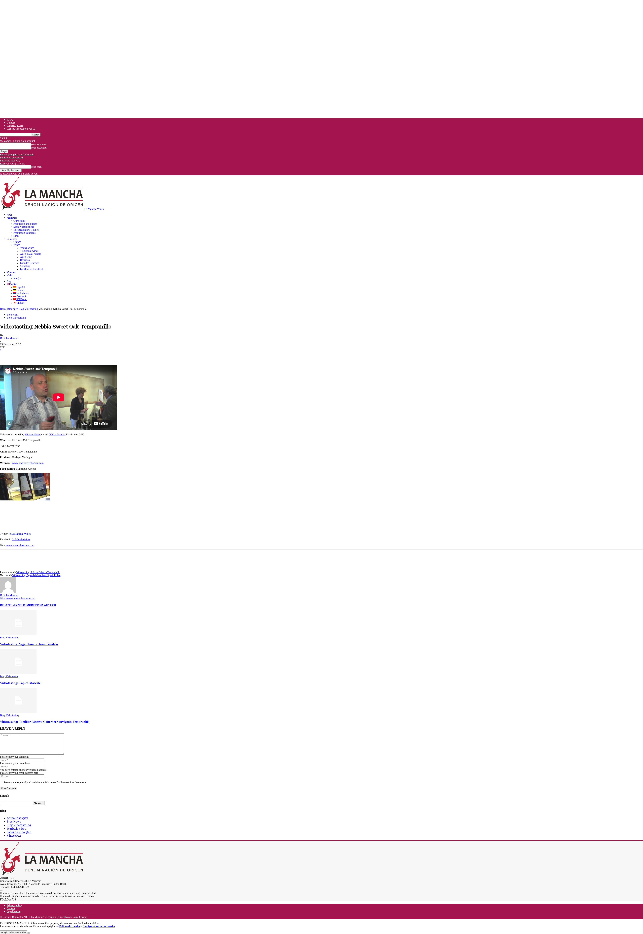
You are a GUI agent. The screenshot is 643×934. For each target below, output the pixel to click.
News (9, 214)
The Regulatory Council (26, 229)
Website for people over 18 (21, 128)
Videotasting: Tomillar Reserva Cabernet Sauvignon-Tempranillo (44, 721)
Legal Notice (13, 911)
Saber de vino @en (19, 832)
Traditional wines (29, 250)
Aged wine (26, 257)
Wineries (11, 272)
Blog (9, 281)
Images (17, 278)
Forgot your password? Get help (17, 154)
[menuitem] (12, 284)
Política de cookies (69, 926)
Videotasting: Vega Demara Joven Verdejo (29, 644)
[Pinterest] (29, 355)
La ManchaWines (21, 539)
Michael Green (33, 434)
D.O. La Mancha (9, 338)
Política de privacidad (11, 157)
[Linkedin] (53, 355)
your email (36, 166)
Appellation (12, 217)
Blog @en (12, 308)
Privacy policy (14, 905)
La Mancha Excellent (31, 269)
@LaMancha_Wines (20, 533)
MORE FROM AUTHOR (41, 605)
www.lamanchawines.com (20, 545)
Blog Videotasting (28, 308)
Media (10, 275)
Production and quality (25, 223)
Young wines (27, 247)
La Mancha (12, 239)
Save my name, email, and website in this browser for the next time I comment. (45, 782)
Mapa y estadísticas (23, 226)
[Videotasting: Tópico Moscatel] (18, 673)
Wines (16, 244)
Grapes (17, 241)
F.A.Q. (10, 119)
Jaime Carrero (80, 917)
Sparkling (25, 266)
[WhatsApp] (41, 355)
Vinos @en (14, 835)
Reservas (25, 260)
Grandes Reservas (29, 263)
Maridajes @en (16, 828)
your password (39, 147)
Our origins (19, 220)
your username (39, 144)
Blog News (14, 821)
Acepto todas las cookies (13, 932)
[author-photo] (8, 592)
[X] (17, 355)
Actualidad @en (17, 818)
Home (3, 308)
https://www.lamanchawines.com (17, 598)
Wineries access (15, 125)
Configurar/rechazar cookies (99, 926)
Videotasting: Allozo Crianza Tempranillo (38, 572)
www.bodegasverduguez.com (28, 463)
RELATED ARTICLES (13, 605)
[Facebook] (5, 355)
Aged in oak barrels (30, 253)
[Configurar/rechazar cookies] (28, 932)
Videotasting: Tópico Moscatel (20, 683)
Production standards (24, 232)
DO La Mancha (57, 434)
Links (16, 235)
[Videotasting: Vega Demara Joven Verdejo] (18, 634)
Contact (11, 122)
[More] (66, 355)
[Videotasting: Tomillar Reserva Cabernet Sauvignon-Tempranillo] (18, 712)
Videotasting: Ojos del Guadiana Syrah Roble (36, 575)
